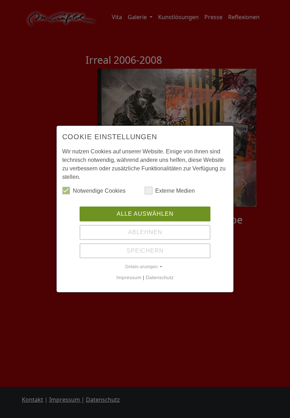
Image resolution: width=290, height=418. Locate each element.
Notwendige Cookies (99, 191)
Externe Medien (175, 191)
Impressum (128, 277)
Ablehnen (145, 232)
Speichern (145, 251)
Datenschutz (160, 277)
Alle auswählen (145, 214)
